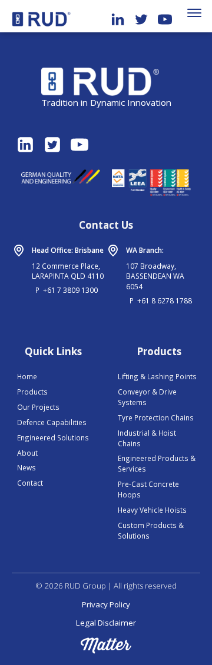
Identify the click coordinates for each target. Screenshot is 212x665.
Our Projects (38, 407)
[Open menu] (194, 13)
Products (32, 391)
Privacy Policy (106, 604)
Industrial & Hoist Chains (147, 438)
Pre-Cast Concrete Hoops (148, 489)
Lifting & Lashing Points (157, 376)
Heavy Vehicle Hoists (152, 509)
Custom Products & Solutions (151, 530)
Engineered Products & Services (157, 463)
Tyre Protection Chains (156, 417)
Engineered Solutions (53, 437)
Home (27, 376)
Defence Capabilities (52, 422)
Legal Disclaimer (106, 622)
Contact (30, 482)
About (27, 452)
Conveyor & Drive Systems (147, 397)
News (26, 467)
